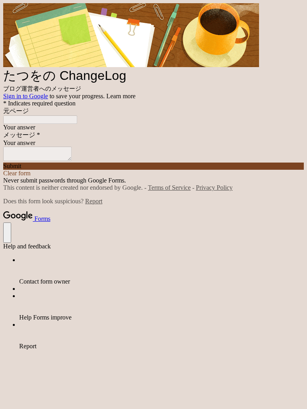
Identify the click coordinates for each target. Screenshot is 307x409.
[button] (153, 166)
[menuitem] (161, 270)
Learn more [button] (121, 96)
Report (93, 201)
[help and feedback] (7, 232)
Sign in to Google (25, 96)
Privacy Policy (214, 187)
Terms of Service (169, 187)
